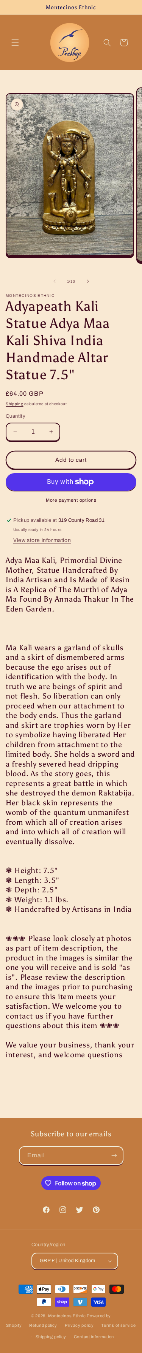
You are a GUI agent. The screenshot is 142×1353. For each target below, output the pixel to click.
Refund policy (43, 1325)
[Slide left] (54, 281)
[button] (15, 42)
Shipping (14, 404)
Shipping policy (51, 1336)
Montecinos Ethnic (67, 1315)
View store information (42, 540)
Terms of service (118, 1325)
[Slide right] (88, 281)
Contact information (94, 1336)
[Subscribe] (114, 1155)
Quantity (15, 416)
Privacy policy (79, 1325)
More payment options (71, 500)
